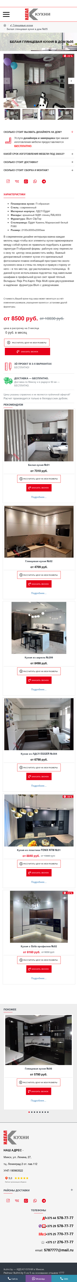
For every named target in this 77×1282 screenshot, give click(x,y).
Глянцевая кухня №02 (38, 561)
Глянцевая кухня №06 (38, 1068)
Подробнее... (39, 497)
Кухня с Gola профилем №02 (39, 946)
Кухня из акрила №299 (39, 657)
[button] (7, 81)
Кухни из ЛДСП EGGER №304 (39, 753)
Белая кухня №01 (39, 464)
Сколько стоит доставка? (21, 162)
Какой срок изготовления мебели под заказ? (34, 153)
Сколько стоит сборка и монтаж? (26, 170)
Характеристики (14, 194)
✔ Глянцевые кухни (21, 25)
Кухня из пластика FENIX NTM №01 (39, 849)
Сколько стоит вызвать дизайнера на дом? (33, 132)
